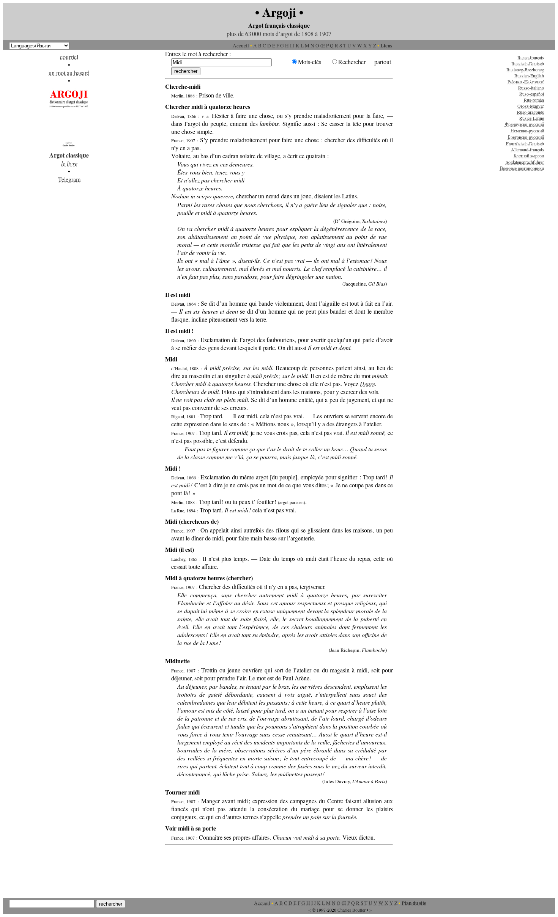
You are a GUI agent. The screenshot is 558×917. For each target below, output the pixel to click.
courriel (69, 57)
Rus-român (534, 100)
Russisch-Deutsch (527, 63)
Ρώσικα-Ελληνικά (526, 82)
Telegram (69, 179)
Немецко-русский (527, 130)
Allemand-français (527, 149)
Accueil (241, 45)
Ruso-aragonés (530, 112)
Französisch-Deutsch (525, 143)
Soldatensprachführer (525, 162)
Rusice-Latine (531, 118)
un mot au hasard (69, 73)
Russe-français (530, 57)
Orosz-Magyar (530, 106)
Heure (367, 384)
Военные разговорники (522, 168)
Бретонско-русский (526, 137)
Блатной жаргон (529, 155)
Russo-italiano (531, 88)
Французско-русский (524, 124)
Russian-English (529, 75)
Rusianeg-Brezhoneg (525, 69)
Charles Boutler (351, 910)
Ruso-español (531, 94)
